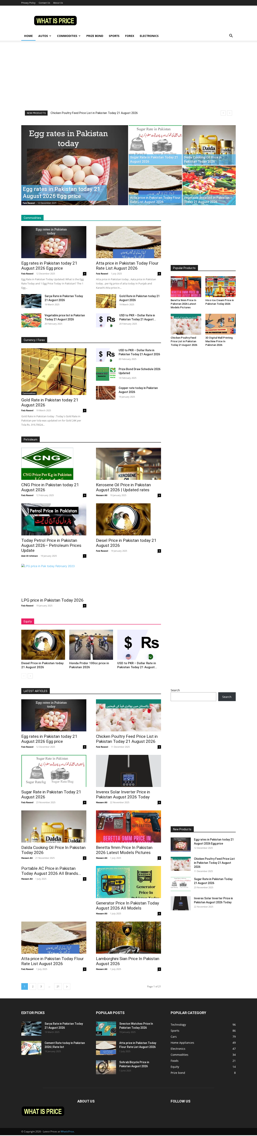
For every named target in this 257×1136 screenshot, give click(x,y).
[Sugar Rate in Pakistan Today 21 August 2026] (155, 145)
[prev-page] (23, 675)
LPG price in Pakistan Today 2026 (52, 600)
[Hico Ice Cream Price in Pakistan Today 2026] (220, 286)
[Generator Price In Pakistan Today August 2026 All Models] (128, 882)
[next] (229, 113)
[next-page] (30, 675)
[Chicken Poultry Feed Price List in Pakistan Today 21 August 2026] (186, 324)
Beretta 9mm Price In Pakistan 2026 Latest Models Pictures (183, 304)
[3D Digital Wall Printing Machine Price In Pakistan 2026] (220, 324)
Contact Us (44, 2)
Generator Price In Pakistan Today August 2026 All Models (127, 906)
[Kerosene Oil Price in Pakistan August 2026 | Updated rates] (128, 464)
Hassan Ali (101, 495)
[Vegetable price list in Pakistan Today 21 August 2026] (209, 185)
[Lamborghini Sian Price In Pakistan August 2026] (128, 938)
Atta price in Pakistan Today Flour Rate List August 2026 (127, 266)
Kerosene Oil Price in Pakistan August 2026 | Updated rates (123, 487)
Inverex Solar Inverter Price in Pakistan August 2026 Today (123, 794)
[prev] (223, 113)
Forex (129, 36)
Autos (43, 36)
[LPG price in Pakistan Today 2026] (53, 579)
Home (28, 36)
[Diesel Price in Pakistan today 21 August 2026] (128, 519)
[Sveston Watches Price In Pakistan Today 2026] (106, 1029)
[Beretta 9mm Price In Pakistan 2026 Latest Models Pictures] (186, 286)
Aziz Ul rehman (29, 555)
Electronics (149, 36)
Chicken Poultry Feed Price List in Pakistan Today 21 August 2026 (184, 341)
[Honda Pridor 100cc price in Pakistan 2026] (91, 645)
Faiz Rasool (29, 202)
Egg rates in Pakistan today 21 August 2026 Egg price (49, 266)
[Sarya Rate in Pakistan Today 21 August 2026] (31, 301)
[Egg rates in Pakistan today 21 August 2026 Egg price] (74, 171)
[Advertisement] (128, 80)
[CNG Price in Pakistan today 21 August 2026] (53, 464)
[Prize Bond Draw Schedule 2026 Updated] (105, 374)
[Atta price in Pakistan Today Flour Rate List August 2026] (155, 185)
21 (58, 986)
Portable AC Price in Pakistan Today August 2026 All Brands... (51, 871)
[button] (231, 36)
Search (175, 690)
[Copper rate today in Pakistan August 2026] (105, 393)
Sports (114, 36)
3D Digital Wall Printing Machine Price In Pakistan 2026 (219, 341)
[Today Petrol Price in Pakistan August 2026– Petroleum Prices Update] (53, 519)
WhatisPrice (67, 1131)
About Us (58, 2)
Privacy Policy (28, 2)
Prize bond (94, 36)
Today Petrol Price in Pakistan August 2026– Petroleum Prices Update (51, 545)
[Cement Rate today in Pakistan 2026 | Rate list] (31, 1048)
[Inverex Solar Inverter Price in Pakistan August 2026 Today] (128, 771)
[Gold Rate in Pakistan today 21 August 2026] (106, 301)
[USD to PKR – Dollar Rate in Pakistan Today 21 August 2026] (106, 320)
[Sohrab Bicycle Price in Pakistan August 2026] (106, 1067)
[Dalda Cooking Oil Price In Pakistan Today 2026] (209, 145)
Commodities (67, 36)
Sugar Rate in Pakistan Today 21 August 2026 (81, 113)
